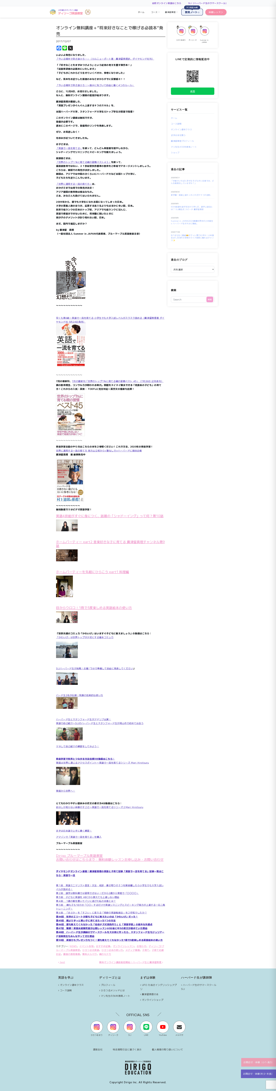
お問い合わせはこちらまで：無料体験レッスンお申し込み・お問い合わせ (110, 859)
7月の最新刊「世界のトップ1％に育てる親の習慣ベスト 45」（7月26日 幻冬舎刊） (117, 381)
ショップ (175, 152)
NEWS (73, 946)
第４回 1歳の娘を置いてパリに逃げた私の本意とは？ (86, 901)
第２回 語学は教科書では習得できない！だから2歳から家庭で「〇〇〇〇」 (97, 893)
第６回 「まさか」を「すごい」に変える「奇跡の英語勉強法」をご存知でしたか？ (101, 912)
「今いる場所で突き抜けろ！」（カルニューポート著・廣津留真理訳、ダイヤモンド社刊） (105, 58)
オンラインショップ (152, 999)
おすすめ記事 (103, 946)
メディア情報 (132, 950)
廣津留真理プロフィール (182, 140)
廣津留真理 (170, 12)
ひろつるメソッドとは (113, 990)
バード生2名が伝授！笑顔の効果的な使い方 (79, 695)
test (62, 962)
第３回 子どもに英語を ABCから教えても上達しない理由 (87, 897)
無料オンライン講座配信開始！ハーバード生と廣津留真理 (130, 962)
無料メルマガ (89, 954)
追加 (192, 91)
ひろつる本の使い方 (112, 950)
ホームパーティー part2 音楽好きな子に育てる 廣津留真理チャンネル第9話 (110, 543)
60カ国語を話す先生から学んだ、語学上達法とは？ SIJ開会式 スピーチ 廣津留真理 (192, 207)
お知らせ (141, 946)
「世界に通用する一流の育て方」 (74, 184)
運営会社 (98, 1049)
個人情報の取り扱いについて (167, 1049)
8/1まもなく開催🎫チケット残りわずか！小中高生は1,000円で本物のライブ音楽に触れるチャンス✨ (192, 238)
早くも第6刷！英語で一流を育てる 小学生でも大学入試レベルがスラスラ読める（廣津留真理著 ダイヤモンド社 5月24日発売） (110, 319)
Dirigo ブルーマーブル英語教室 (79, 855)
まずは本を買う (178, 135)
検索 (173, 290)
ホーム (141, 12)
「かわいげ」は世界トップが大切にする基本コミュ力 (84, 637)
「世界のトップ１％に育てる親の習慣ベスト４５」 (83, 162)
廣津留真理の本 (150, 994)
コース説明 (176, 123)
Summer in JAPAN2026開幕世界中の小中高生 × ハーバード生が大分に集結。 (192, 222)
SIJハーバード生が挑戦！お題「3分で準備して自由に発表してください (94, 668)
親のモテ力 (105, 954)
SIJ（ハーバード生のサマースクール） (208, 3)
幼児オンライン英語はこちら (166, 3)
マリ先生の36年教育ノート (184, 146)
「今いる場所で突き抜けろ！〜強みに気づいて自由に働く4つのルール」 (95, 85)
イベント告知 (86, 946)
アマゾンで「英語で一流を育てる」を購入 (78, 836)
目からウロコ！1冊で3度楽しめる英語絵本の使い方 (94, 607)
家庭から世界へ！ (65, 790)
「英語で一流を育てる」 (69, 148)
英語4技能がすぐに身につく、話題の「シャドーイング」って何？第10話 (109, 515)
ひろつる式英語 (90, 950)
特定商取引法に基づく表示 (127, 1049)
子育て (145, 950)
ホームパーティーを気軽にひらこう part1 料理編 (92, 571)
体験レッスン (216, 12)
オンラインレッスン (123, 946)
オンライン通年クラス (181, 129)
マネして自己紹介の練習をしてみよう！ (77, 746)
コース (154, 12)
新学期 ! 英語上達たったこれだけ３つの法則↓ (191, 195)
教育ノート (192, 11)
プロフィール (108, 985)
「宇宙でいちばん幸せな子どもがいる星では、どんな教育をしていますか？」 (192, 182)
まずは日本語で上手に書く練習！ (74, 830)
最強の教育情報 (71, 954)
